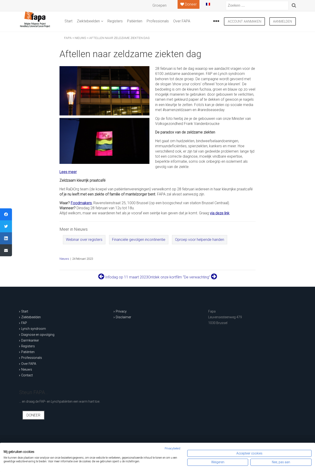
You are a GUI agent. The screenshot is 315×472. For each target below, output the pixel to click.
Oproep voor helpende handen (199, 239)
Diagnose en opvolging (37, 334)
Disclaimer (123, 317)
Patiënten (134, 21)
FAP (24, 323)
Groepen (159, 5)
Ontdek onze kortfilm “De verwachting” (179, 277)
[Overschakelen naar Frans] (211, 6)
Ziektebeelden (88, 21)
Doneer (33, 415)
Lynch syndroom (33, 328)
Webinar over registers (84, 239)
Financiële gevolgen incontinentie (138, 239)
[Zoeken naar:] (257, 5)
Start (68, 21)
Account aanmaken (244, 22)
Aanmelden (282, 22)
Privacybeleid (172, 448)
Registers (115, 21)
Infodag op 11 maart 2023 (126, 277)
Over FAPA (181, 21)
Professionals (158, 21)
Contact (27, 375)
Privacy (121, 311)
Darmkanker (30, 340)
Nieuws (64, 258)
